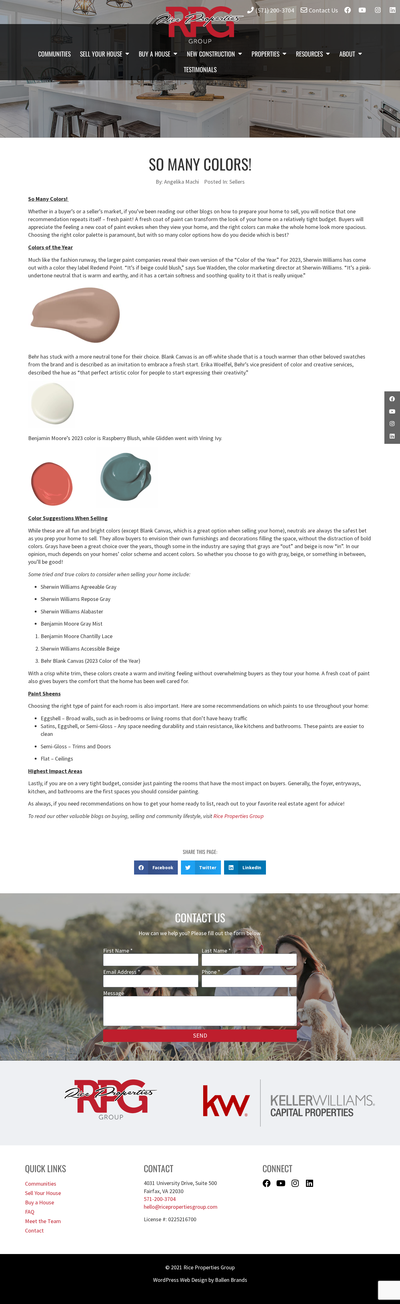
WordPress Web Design (180, 1279)
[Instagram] (295, 1183)
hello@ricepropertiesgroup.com (181, 1206)
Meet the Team (43, 1221)
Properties (265, 53)
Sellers (237, 181)
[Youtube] (281, 1183)
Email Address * (121, 972)
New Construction (211, 53)
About (347, 53)
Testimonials (200, 69)
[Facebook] (266, 1183)
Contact (34, 1230)
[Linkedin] (310, 1183)
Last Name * (216, 951)
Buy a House (154, 53)
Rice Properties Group (238, 816)
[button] (156, 867)
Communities (54, 53)
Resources (309, 53)
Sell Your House (101, 53)
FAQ (29, 1211)
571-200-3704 (160, 1198)
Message (113, 993)
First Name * (118, 951)
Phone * (211, 972)
